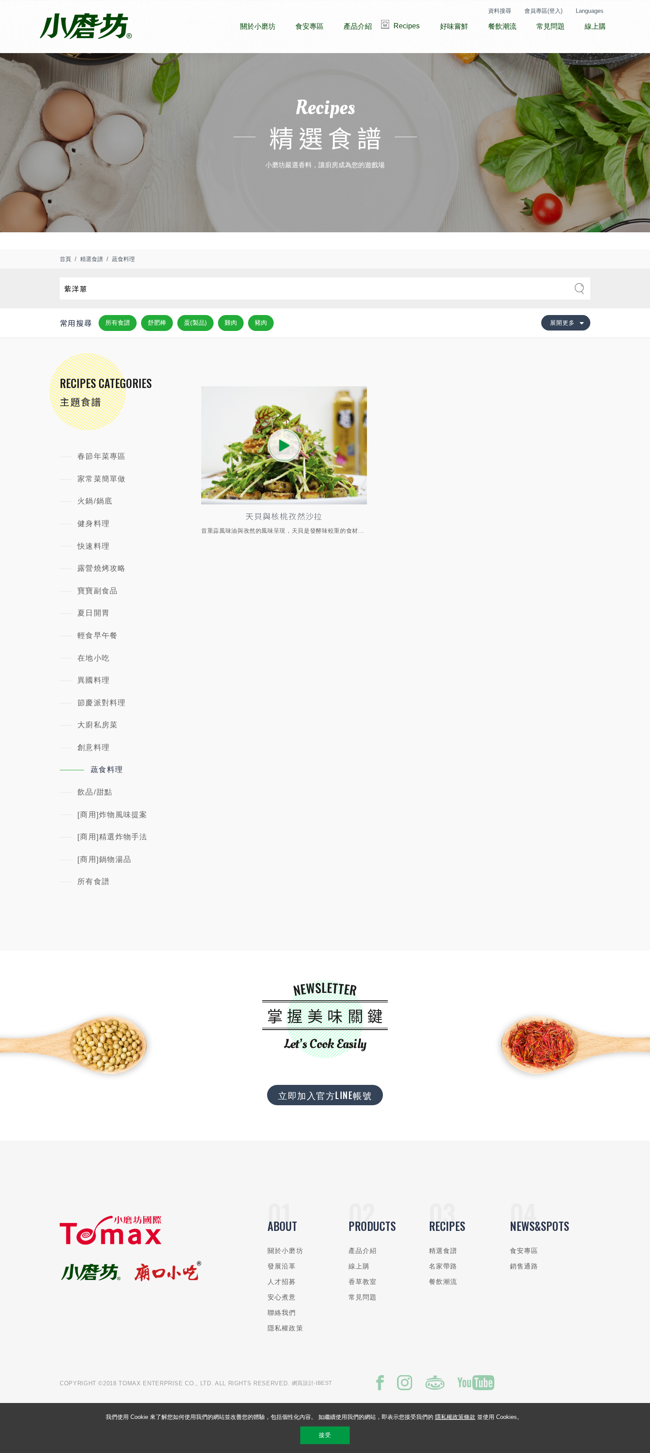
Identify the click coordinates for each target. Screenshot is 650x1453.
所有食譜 (117, 322)
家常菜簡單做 (101, 479)
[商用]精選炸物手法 (112, 837)
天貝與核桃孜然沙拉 (283, 516)
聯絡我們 (282, 1312)
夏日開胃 (93, 613)
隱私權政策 (285, 1328)
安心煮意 (282, 1297)
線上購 (359, 1266)
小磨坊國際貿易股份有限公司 (86, 26)
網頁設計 (303, 1383)
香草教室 (362, 1281)
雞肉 (231, 322)
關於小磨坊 (285, 1250)
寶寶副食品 (97, 591)
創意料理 (93, 747)
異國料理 (93, 680)
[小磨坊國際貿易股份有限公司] (110, 1242)
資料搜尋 (499, 11)
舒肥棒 (157, 322)
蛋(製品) (195, 322)
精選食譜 (91, 259)
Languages (590, 11)
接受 (325, 1435)
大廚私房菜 (97, 725)
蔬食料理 (123, 259)
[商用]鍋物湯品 (104, 859)
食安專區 (524, 1250)
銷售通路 (524, 1266)
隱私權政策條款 (455, 1417)
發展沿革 (282, 1266)
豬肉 (261, 322)
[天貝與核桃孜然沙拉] (284, 445)
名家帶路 (443, 1266)
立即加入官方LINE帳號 (325, 1095)
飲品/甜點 (94, 792)
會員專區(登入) (543, 11)
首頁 (65, 259)
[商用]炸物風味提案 (112, 815)
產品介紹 (362, 1250)
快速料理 (93, 546)
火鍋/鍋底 (94, 501)
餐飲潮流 (443, 1281)
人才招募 (282, 1281)
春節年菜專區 (101, 456)
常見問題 (362, 1297)
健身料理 (93, 523)
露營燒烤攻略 (101, 568)
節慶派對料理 (101, 703)
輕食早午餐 (97, 635)
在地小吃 (93, 658)
